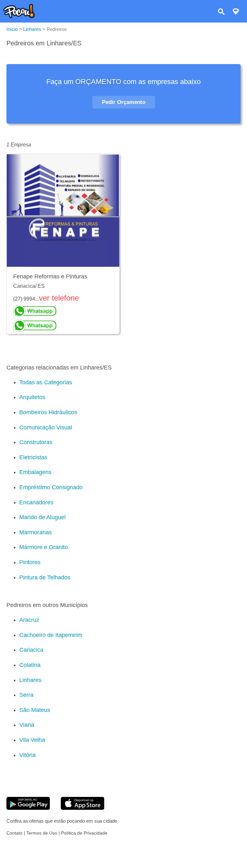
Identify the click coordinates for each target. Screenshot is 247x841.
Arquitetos (32, 397)
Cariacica (31, 650)
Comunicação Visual (45, 427)
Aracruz (29, 620)
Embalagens (35, 472)
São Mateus (34, 710)
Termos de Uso (41, 833)
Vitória (27, 755)
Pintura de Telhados (44, 577)
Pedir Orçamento (123, 102)
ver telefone (59, 298)
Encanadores (36, 502)
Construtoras (35, 442)
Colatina (30, 665)
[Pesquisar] (221, 12)
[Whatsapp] (63, 311)
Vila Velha (32, 740)
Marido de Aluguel (42, 517)
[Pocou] (19, 16)
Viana (26, 725)
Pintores (30, 562)
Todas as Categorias (45, 382)
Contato (14, 833)
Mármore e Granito (43, 547)
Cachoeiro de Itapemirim (50, 635)
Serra (26, 695)
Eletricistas (33, 457)
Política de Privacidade (84, 833)
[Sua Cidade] (236, 12)
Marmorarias (35, 532)
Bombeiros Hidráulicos (48, 412)
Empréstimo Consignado (51, 487)
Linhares (30, 680)
